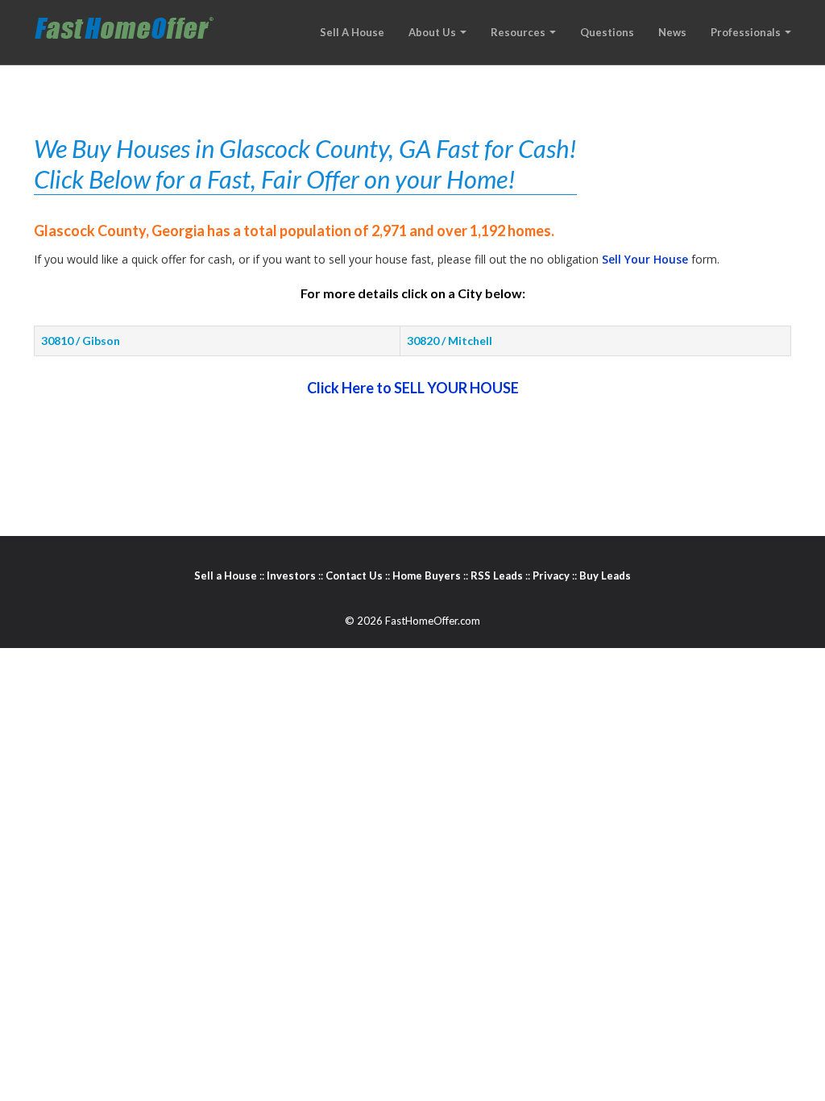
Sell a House (225, 575)
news (672, 32)
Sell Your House (645, 259)
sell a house (352, 32)
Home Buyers (426, 575)
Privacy (551, 575)
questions (607, 32)
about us (433, 32)
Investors (291, 575)
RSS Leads (497, 575)
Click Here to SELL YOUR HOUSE (413, 388)
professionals (747, 32)
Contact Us (354, 575)
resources (519, 32)
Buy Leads (605, 575)
